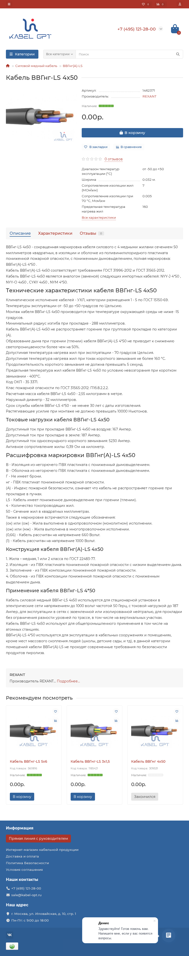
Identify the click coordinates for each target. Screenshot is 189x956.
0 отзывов (114, 159)
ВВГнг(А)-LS (72, 66)
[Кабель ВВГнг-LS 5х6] (34, 731)
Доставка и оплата (22, 856)
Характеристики (55, 233)
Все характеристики (99, 217)
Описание (20, 233)
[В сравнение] (55, 720)
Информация (19, 828)
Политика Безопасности (27, 863)
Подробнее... (68, 681)
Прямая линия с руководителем (38, 838)
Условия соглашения (24, 870)
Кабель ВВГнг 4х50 (148, 761)
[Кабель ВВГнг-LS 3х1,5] (95, 731)
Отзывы (91, 233)
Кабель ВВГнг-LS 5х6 (28, 761)
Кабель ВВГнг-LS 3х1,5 (90, 761)
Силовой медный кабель (36, 66)
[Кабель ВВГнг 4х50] (155, 731)
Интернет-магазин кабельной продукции (42, 850)
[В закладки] (55, 711)
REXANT (149, 96)
